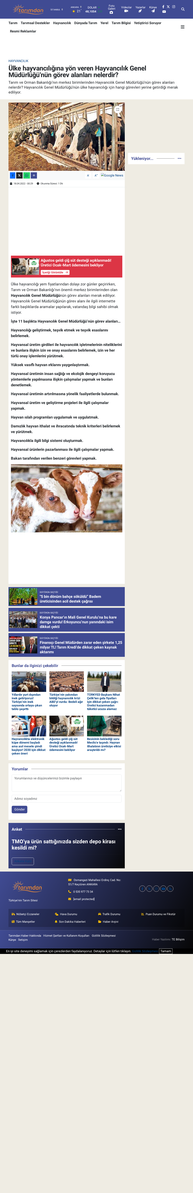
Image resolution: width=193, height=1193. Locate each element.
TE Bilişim (178, 939)
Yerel (104, 23)
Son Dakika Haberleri (72, 921)
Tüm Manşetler (25, 921)
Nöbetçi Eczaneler (27, 914)
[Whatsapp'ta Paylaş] (26, 175)
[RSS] (170, 889)
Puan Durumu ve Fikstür (160, 914)
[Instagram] (156, 889)
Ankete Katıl (22, 861)
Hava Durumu (68, 914)
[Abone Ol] (112, 175)
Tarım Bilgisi (121, 23)
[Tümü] (120, 829)
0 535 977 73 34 (83, 891)
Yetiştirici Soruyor (147, 23)
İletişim (23, 940)
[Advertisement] (156, 126)
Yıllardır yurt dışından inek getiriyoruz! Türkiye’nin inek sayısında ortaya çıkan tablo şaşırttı (27, 702)
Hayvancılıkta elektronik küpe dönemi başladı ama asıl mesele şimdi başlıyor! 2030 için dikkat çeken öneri (28, 746)
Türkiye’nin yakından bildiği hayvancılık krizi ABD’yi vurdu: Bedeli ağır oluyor (66, 700)
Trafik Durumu (111, 914)
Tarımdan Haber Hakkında (24, 935)
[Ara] (183, 9)
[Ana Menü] (183, 27)
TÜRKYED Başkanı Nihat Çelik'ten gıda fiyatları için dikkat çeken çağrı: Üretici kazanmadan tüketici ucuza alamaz (103, 702)
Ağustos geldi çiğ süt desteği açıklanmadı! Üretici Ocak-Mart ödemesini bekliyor (63, 744)
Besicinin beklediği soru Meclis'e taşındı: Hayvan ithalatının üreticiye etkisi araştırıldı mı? (104, 744)
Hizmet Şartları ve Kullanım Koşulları (66, 935)
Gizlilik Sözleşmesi (104, 935)
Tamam (165, 951)
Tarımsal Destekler (35, 23)
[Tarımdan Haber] (28, 9)
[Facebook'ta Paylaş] (12, 175)
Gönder (19, 809)
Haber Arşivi (110, 921)
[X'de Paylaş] (19, 175)
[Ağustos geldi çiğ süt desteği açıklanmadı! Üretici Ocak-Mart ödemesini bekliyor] (66, 726)
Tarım (13, 23)
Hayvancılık (62, 23)
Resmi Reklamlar (23, 31)
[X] (149, 889)
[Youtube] (163, 889)
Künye (12, 940)
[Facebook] (142, 889)
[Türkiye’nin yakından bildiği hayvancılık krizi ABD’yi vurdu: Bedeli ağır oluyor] (66, 681)
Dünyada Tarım (85, 23)
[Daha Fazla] (34, 175)
